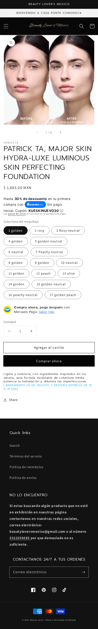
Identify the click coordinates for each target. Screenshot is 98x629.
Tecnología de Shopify (65, 620)
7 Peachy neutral (49, 252)
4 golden (16, 241)
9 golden (42, 263)
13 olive (69, 273)
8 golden (16, 263)
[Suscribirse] (83, 572)
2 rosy (39, 230)
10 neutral (69, 263)
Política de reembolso (27, 467)
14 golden (16, 284)
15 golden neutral (51, 284)
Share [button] (13, 400)
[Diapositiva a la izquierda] (37, 132)
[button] (6, 26)
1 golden (16, 230)
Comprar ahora (49, 361)
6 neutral (16, 252)
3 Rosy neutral (68, 230)
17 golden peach (63, 295)
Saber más (46, 311)
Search (15, 445)
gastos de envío (17, 213)
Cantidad (10, 322)
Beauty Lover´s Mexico (41, 620)
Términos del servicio (26, 456)
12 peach (43, 273)
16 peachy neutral (23, 295)
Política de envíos (23, 478)
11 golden (16, 273)
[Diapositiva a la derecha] (60, 132)
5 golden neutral (48, 241)
